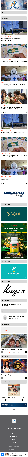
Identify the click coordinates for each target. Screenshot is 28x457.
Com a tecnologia (12, 449)
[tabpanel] (14, 342)
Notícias (14, 439)
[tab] (9, 352)
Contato (14, 442)
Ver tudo (3, 112)
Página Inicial (14, 433)
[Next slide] (26, 352)
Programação (14, 436)
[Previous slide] (2, 352)
